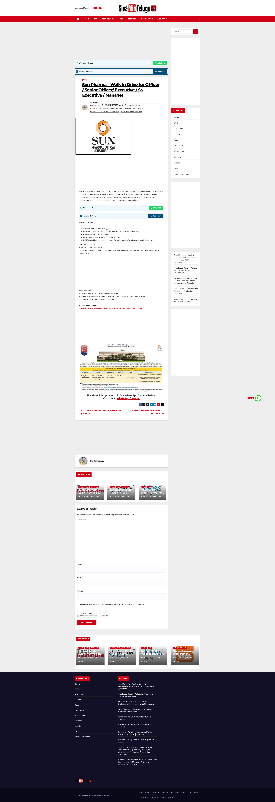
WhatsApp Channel (128, 398)
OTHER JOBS (179, 146)
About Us (162, 19)
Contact (156, 792)
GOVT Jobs (178, 129)
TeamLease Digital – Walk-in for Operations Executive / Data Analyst (185, 270)
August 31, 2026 (87, 658)
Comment (81, 519)
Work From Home (181, 174)
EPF (95, 19)
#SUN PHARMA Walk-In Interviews (104, 112)
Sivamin (96, 102)
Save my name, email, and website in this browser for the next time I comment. (112, 604)
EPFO (176, 123)
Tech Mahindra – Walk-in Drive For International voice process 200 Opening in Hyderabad (136, 686)
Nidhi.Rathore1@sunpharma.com (128, 308)
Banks (176, 117)
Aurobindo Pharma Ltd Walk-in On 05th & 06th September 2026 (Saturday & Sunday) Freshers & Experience (137, 762)
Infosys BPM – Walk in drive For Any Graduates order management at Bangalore (185, 280)
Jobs (121, 19)
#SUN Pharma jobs (124, 108)
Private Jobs (95, 487)
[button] (199, 19)
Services (132, 19)
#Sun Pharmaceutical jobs (131, 112)
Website (80, 591)
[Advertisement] (121, 44)
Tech (176, 168)
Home (86, 19)
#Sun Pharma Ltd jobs (142, 108)
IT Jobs (81, 487)
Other (189, 792)
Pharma (195, 792)
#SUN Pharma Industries (129, 105)
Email (80, 577)
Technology (108, 19)
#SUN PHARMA (111, 105)
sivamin (177, 163)
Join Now (161, 63)
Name (80, 564)
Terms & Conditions (167, 797)
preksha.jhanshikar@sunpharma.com (95, 308)
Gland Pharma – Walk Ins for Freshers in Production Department (186, 291)
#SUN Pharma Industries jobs (102, 108)
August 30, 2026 (182, 658)
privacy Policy (143, 797)
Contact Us (147, 19)
